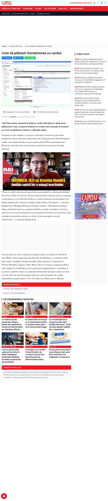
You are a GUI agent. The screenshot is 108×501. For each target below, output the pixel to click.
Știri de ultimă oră (11, 8)
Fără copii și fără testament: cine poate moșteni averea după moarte (90, 122)
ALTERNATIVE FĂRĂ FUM (19, 14)
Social (38, 8)
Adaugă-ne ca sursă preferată (18, 112)
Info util (62, 8)
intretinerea (18, 289)
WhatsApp (31, 58)
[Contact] (94, 3)
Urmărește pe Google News (47, 112)
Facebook (8, 58)
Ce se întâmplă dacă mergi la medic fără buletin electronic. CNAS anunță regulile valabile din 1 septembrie (60, 324)
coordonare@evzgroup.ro (81, 3)
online (26, 289)
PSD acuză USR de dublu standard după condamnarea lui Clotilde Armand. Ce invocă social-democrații (88, 101)
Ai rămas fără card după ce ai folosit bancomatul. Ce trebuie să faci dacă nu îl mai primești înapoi (36, 323)
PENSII (32, 14)
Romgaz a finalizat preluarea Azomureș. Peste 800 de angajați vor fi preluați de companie (90, 79)
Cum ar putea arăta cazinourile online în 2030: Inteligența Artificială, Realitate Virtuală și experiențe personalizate (11, 355)
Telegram (19, 58)
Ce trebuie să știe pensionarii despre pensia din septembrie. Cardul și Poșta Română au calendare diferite (12, 324)
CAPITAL (13, 117)
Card (11, 289)
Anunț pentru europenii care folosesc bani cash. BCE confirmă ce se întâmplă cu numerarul (59, 353)
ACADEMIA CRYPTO (43, 14)
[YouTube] (102, 3)
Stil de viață (50, 8)
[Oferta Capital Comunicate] (90, 206)
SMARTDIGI (6, 14)
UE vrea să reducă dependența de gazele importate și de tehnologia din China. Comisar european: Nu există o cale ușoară (90, 113)
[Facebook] (98, 3)
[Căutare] (105, 3)
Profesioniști (76, 8)
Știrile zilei (82, 54)
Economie (28, 8)
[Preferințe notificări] (4, 496)
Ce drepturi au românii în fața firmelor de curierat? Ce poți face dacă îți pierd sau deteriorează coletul (35, 354)
